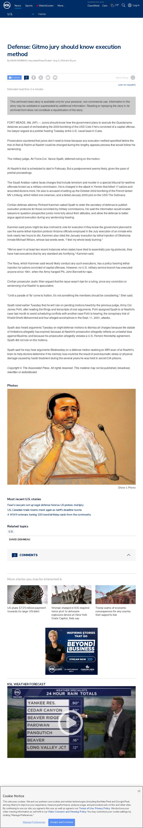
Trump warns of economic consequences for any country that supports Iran (113, 611)
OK (139, 791)
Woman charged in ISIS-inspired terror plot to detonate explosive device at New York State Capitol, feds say (70, 613)
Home (42, 14)
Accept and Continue (61, 822)
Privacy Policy (102, 808)
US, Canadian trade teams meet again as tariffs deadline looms (44, 510)
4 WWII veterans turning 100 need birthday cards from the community (49, 515)
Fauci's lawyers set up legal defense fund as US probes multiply (45, 505)
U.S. (11, 531)
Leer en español (127, 85)
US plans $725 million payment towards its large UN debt (26, 609)
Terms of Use (86, 808)
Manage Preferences (34, 822)
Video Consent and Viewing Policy (67, 811)
